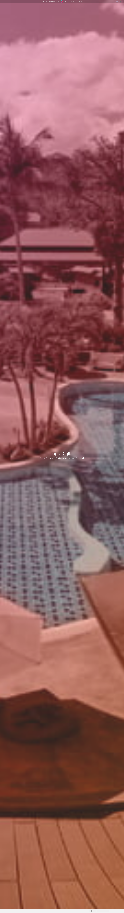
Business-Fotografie (70, 1)
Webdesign (44, 1)
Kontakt (80, 1)
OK (89, 911)
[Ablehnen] (122, 911)
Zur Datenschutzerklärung (103, 911)
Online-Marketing (53, 1)
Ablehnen (94, 911)
